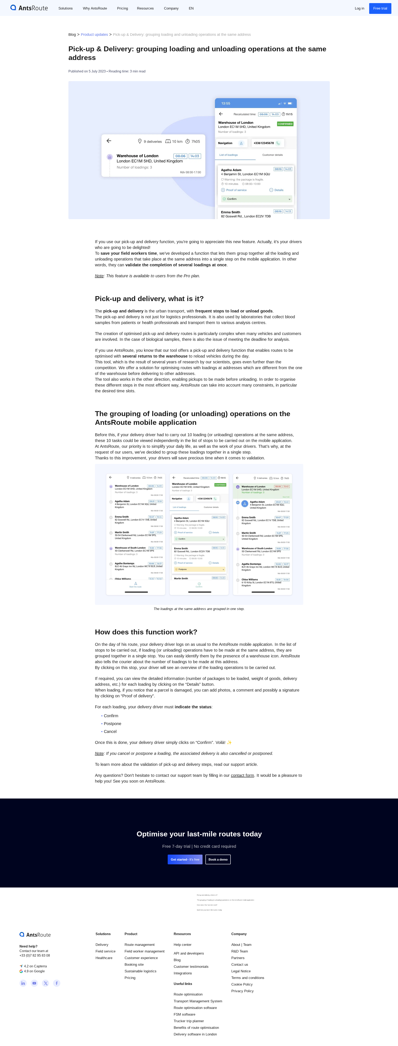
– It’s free (185, 859)
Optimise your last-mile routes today (209, 910)
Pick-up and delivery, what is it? (207, 895)
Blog (72, 34)
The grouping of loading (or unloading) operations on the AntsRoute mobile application (225, 900)
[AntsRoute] (26, 7)
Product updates (94, 34)
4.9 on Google (34, 971)
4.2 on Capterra (35, 966)
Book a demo (218, 859)
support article (244, 764)
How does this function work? (207, 905)
